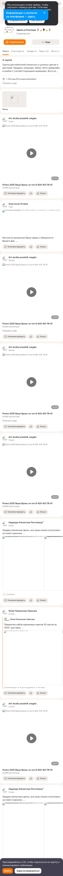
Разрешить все (17, 20)
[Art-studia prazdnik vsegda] (4, 119)
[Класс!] (4, 594)
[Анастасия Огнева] (4, 205)
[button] (15, 42)
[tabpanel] (31, 490)
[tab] (5, 51)
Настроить (36, 20)
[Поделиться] (31, 193)
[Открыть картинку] (23, 563)
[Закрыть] (44, 13)
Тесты (5, 109)
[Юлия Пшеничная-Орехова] (4, 612)
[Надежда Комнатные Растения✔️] (4, 524)
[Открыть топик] (31, 239)
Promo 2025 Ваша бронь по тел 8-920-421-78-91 (27, 184)
